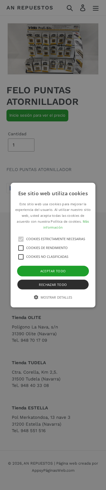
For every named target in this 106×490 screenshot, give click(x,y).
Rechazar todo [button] (53, 284)
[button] (53, 245)
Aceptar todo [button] (53, 270)
